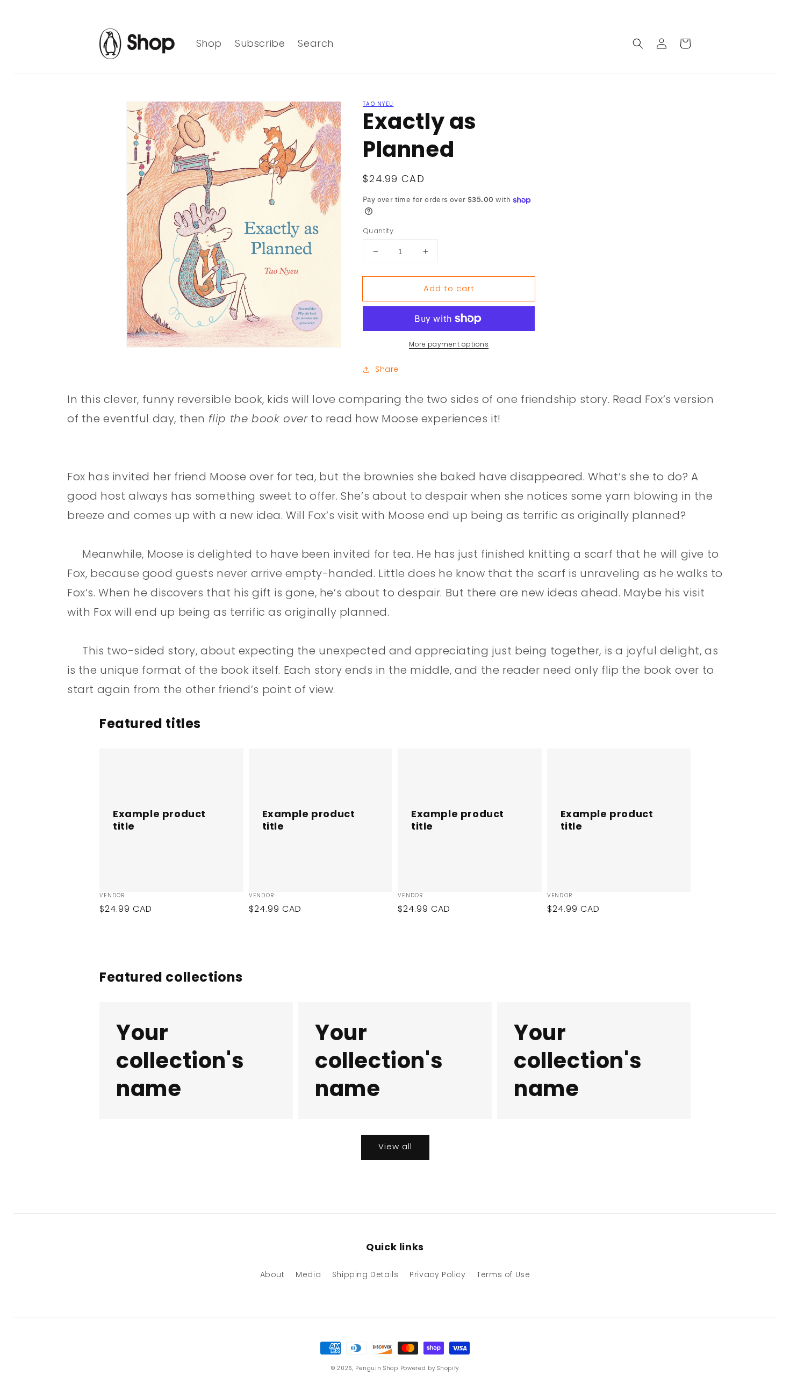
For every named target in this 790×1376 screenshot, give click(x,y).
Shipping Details (365, 1274)
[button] (638, 43)
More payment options (449, 344)
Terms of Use (503, 1274)
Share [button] (387, 369)
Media (308, 1274)
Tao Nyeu (378, 104)
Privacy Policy (437, 1274)
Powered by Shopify (429, 1368)
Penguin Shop (376, 1368)
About (272, 1274)
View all (395, 1146)
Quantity (378, 231)
